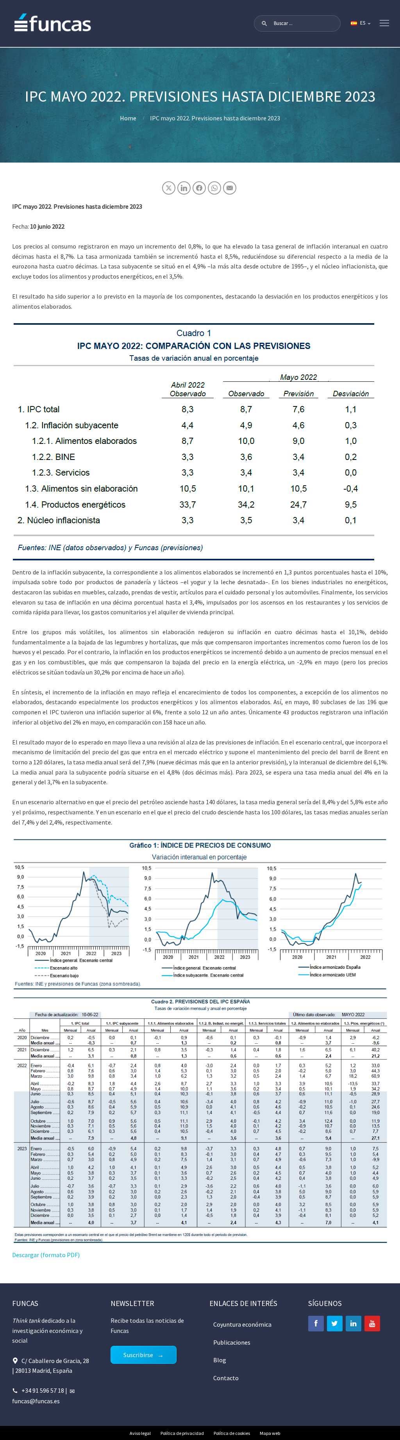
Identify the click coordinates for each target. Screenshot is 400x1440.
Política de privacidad (182, 1433)
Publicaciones (231, 1342)
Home (128, 118)
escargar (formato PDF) (48, 1255)
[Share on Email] (229, 188)
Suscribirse (138, 1355)
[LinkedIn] (353, 1323)
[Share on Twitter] (168, 188)
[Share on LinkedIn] (184, 188)
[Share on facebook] (199, 188)
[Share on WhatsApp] (214, 188)
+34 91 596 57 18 (42, 1390)
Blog (219, 1360)
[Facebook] (316, 1323)
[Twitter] (335, 1323)
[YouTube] (372, 1323)
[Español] (360, 23)
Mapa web (270, 1433)
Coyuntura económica (242, 1324)
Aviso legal (140, 1433)
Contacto (226, 1378)
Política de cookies (232, 1433)
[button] (264, 23)
